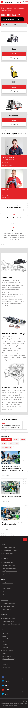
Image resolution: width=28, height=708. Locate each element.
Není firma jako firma (8, 583)
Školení (23, 439)
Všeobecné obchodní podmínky (9, 705)
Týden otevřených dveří (8, 659)
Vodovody (4, 600)
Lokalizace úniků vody (8, 606)
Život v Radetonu (13, 443)
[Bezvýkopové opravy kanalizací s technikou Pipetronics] (10, 508)
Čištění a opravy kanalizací (9, 568)
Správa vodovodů (7, 609)
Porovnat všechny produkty (13, 19)
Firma (3, 579)
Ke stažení (5, 647)
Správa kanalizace (7, 574)
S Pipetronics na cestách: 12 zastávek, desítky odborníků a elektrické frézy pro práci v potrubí (12, 468)
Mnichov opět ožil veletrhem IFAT (12, 496)
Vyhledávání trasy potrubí (9, 565)
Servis (4, 636)
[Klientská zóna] (18, 2)
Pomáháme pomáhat (8, 650)
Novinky (16, 439)
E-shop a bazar (6, 638)
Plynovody (4, 614)
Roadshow (5, 664)
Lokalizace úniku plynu (8, 621)
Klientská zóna (6, 667)
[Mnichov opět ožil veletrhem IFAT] (10, 482)
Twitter (6, 685)
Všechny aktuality (6, 439)
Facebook (7, 677)
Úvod (2, 8)
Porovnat (15, 58)
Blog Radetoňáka (6, 447)
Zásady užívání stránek (20, 703)
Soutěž (4, 661)
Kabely (3, 544)
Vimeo (6, 694)
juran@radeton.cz (6, 197)
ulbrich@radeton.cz (7, 165)
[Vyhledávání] (23, 2)
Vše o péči (5, 633)
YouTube (7, 690)
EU (3, 594)
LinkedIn (7, 681)
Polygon (5, 653)
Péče (2, 629)
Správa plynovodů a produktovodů (11, 624)
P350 (14, 82)
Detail (14, 54)
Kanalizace (9, 8)
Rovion (14, 49)
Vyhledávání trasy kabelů (9, 547)
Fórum (4, 670)
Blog (5, 463)
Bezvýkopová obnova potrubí (10, 571)
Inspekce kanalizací (19, 8)
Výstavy (4, 443)
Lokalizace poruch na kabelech (10, 550)
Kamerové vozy (14, 115)
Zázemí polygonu (7, 656)
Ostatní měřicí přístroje (8, 553)
